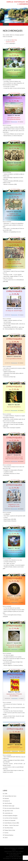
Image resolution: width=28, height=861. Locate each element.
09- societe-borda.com (7, 813)
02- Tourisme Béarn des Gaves (9, 796)
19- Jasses (5, 837)
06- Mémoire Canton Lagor (8, 805)
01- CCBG (5, 793)
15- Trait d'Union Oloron (8, 827)
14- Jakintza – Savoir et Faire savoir (11, 825)
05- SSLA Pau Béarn (7, 803)
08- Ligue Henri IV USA (8, 810)
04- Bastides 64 (6, 800)
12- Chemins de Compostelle (9, 820)
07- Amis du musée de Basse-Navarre (11, 808)
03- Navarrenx (6, 798)
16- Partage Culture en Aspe (9, 830)
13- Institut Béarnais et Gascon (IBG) (11, 822)
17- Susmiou (5, 832)
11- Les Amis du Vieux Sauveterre (10, 818)
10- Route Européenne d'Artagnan (10, 815)
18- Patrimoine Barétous (8, 835)
